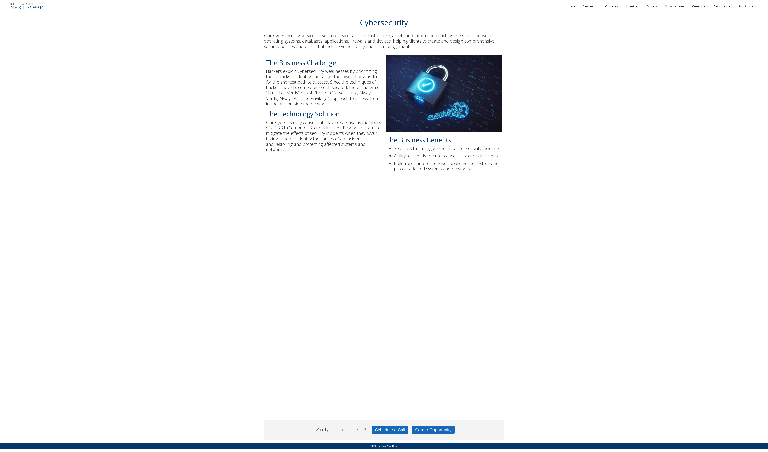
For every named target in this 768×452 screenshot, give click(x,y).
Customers (611, 6)
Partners (652, 6)
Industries (632, 6)
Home (571, 6)
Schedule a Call (390, 429)
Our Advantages (674, 6)
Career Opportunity (433, 429)
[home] (26, 5)
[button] (590, 6)
